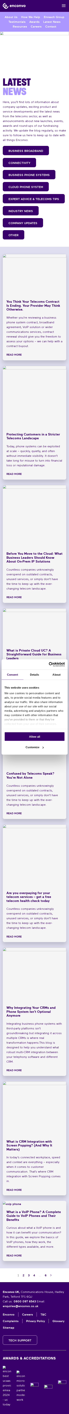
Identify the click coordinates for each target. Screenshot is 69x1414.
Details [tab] (34, 674)
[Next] (50, 1275)
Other (13, 235)
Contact (50, 26)
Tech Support (19, 1340)
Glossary (58, 1321)
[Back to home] (14, 6)
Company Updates (22, 223)
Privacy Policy (35, 1321)
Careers (36, 26)
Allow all (34, 736)
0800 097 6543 (25, 1301)
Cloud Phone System (25, 187)
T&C (43, 1314)
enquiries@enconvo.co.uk (20, 1306)
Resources (20, 26)
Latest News (52, 22)
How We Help (30, 17)
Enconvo (9, 1314)
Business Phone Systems (29, 175)
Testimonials (17, 22)
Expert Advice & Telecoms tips (33, 199)
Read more (14, 354)
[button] (64, 6)
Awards (34, 22)
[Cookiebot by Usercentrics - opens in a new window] (49, 664)
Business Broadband (25, 151)
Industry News (20, 211)
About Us (11, 17)
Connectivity (19, 163)
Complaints (11, 1321)
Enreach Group (54, 17)
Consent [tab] (12, 674)
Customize (32, 747)
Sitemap (8, 1327)
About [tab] (56, 674)
